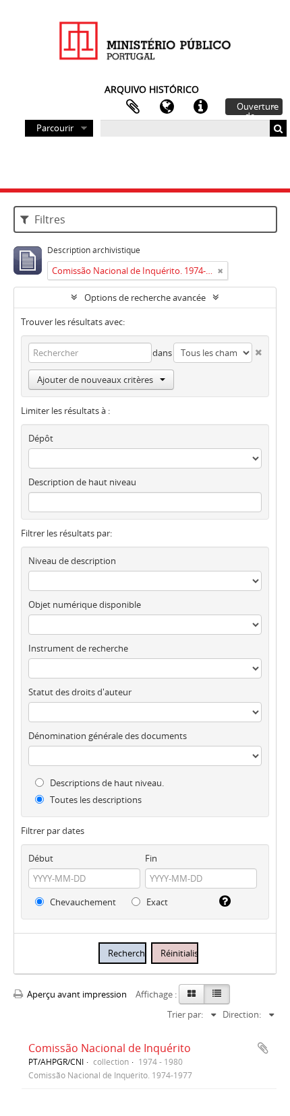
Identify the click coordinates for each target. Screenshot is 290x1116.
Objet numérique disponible (84, 604)
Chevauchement (82, 902)
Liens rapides (200, 107)
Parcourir (55, 128)
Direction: (242, 1014)
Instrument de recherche (78, 648)
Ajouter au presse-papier (263, 1048)
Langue (166, 107)
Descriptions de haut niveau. (106, 783)
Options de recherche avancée (145, 297)
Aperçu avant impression (76, 994)
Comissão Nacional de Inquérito (109, 1048)
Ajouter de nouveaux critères (95, 380)
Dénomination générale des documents (107, 736)
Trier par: (185, 1014)
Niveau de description (72, 561)
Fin (151, 858)
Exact (156, 902)
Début (40, 858)
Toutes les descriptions (95, 800)
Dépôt (40, 438)
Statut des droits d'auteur (80, 692)
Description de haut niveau (82, 482)
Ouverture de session (258, 107)
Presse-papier (133, 107)
